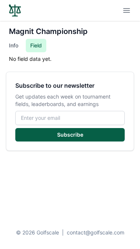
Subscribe (70, 134)
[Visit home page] (15, 10)
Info (13, 45)
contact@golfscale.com (95, 232)
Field (36, 45)
